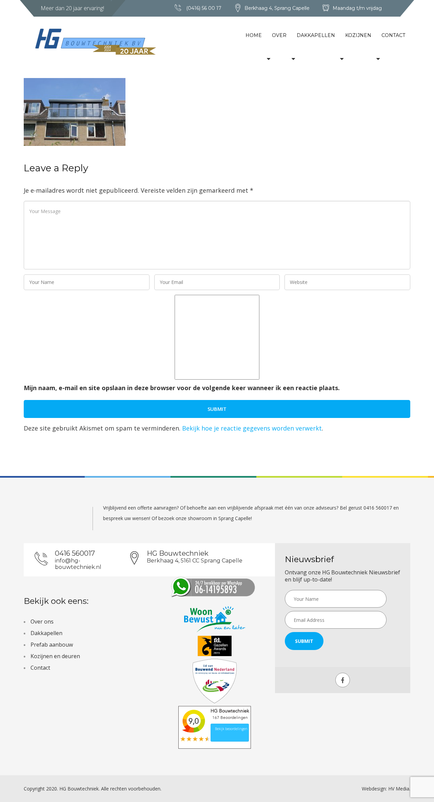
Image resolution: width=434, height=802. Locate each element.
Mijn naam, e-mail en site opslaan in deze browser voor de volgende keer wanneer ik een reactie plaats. (182, 388)
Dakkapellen (316, 35)
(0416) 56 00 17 (203, 8)
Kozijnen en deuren (55, 656)
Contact (393, 35)
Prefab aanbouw (52, 644)
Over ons (42, 621)
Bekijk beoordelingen (231, 728)
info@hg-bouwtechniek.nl (78, 563)
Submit (304, 641)
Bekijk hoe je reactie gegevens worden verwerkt (252, 428)
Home (253, 35)
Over (279, 35)
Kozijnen (358, 35)
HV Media (398, 788)
